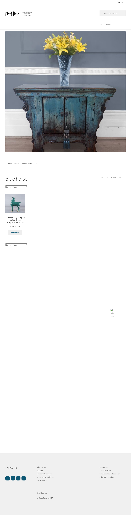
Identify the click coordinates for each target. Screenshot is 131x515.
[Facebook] (7, 478)
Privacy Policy (42, 480)
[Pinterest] (18, 478)
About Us (40, 470)
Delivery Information (107, 477)
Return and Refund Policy (45, 477)
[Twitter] (23, 478)
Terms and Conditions (44, 474)
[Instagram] (13, 478)
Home (10, 163)
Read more (15, 232)
